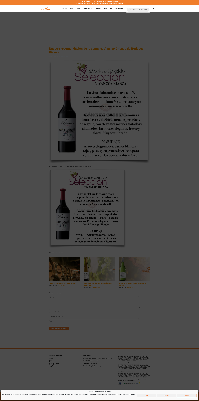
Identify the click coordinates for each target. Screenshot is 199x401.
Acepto (146, 395)
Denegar (166, 395)
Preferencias (187, 395)
